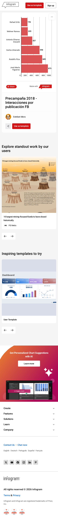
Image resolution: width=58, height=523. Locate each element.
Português (23, 450)
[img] (24, 22)
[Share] (8, 126)
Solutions (8, 419)
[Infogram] (10, 5)
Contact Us (9, 445)
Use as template (34, 5)
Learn (7, 424)
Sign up (50, 5)
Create (7, 408)
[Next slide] (12, 236)
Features (8, 413)
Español (31, 450)
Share (12, 87)
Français (39, 450)
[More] (52, 17)
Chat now (22, 445)
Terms (7, 495)
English (6, 450)
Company (8, 429)
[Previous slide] (5, 236)
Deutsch (14, 450)
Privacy (16, 495)
